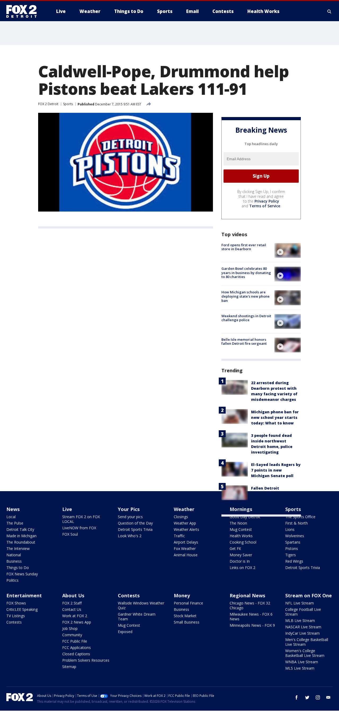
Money (182, 595)
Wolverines (294, 535)
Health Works (241, 535)
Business (14, 561)
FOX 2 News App (76, 622)
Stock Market (185, 615)
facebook (296, 697)
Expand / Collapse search (329, 11)
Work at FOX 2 (74, 615)
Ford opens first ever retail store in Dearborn (243, 247)
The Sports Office (300, 516)
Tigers (290, 554)
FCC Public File (74, 641)
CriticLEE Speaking (22, 609)
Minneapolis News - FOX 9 (252, 625)
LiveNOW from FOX (79, 527)
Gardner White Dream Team (136, 616)
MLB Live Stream (300, 620)
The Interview (18, 548)
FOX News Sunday (22, 573)
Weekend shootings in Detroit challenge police (246, 317)
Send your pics (130, 516)
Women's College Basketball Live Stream (304, 653)
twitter (307, 697)
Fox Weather (185, 548)
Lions (290, 529)
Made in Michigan (21, 535)
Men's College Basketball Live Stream (306, 642)
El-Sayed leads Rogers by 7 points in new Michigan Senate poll (276, 470)
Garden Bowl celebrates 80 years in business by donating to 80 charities (246, 272)
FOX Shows (16, 603)
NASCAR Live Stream (303, 626)
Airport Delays (186, 542)
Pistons (291, 548)
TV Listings (15, 615)
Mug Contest (241, 529)
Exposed (125, 631)
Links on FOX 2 (242, 567)
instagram (318, 697)
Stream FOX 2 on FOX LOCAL (81, 519)
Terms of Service (264, 205)
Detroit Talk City (20, 529)
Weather (184, 509)
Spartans (292, 542)
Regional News (247, 595)
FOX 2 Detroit (48, 104)
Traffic (179, 535)
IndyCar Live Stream (302, 633)
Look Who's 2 (129, 535)
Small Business (186, 622)
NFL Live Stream (299, 603)
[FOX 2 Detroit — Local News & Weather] (23, 11)
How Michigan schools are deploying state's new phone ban (245, 296)
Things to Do (17, 567)
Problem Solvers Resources (85, 660)
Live (67, 509)
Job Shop (70, 628)
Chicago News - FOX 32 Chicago (250, 605)
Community (72, 634)
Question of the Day (135, 523)
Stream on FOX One (308, 595)
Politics (12, 580)
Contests (14, 622)
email (328, 697)
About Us (73, 595)
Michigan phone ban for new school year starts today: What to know (275, 417)
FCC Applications (76, 647)
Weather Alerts (186, 529)
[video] (287, 250)
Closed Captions (76, 653)
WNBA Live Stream (301, 661)
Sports (68, 104)
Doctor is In (240, 561)
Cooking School (243, 542)
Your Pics (129, 509)
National (13, 554)
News (13, 509)
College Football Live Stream (303, 612)
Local (11, 516)
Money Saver (241, 554)
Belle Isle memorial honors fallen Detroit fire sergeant (244, 341)
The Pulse (14, 523)
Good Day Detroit (245, 516)
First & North (296, 523)
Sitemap (69, 666)
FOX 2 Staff (72, 603)
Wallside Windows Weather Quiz (141, 605)
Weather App (185, 523)
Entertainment (24, 595)
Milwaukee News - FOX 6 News (251, 616)
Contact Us (71, 609)
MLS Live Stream (299, 668)
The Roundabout (20, 542)
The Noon (238, 523)
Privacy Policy (267, 201)
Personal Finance (188, 603)
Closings (181, 516)
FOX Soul (70, 534)
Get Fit (235, 548)
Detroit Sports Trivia (135, 529)
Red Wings (294, 561)
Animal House (186, 554)
